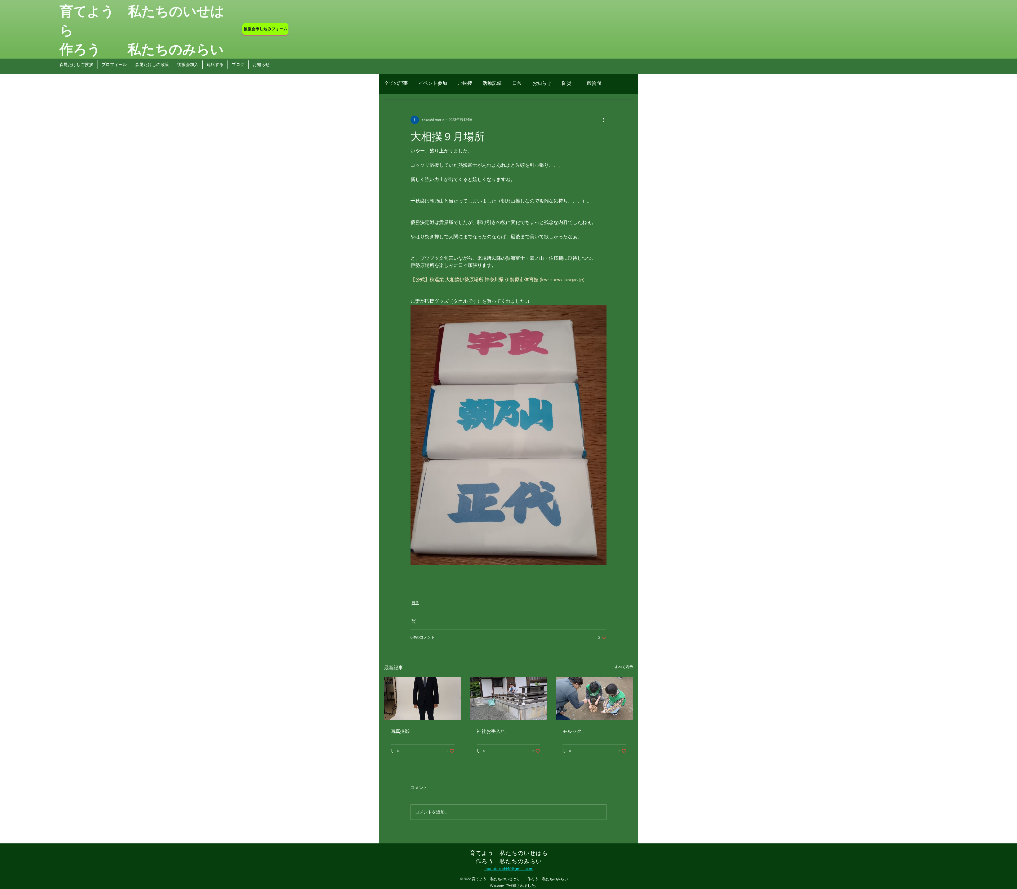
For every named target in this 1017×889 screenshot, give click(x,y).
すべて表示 (623, 666)
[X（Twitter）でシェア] (413, 620)
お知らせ (541, 83)
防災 (567, 83)
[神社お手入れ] (508, 698)
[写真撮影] (422, 698)
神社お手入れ (491, 730)
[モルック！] (594, 698)
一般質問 (591, 83)
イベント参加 (432, 83)
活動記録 (492, 83)
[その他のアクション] (603, 120)
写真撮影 (400, 730)
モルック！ (574, 730)
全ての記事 (396, 83)
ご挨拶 (465, 83)
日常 (517, 83)
